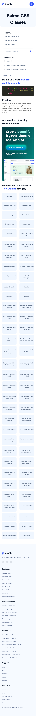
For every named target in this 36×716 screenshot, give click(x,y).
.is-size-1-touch (27, 526)
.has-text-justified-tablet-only (9, 397)
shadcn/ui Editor (7, 593)
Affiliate (4, 680)
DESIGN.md (5, 674)
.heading (26, 287)
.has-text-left (26, 205)
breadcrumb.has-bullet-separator (15, 69)
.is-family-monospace (26, 277)
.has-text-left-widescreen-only (26, 451)
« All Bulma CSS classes (9, 75)
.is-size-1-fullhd (9, 517)
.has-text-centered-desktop (9, 306)
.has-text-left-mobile (27, 430)
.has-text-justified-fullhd (26, 364)
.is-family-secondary (27, 266)
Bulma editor (10, 44)
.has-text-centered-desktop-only (26, 306)
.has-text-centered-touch (9, 340)
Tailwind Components (8, 606)
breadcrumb (8, 61)
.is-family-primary (9, 266)
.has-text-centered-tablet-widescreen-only (9, 352)
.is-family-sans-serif (9, 276)
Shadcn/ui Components (9, 615)
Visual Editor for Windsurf (9, 648)
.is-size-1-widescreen (9, 535)
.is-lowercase (9, 224)
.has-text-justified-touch (26, 397)
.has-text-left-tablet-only (9, 440)
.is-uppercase (26, 224)
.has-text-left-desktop (9, 419)
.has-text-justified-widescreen (9, 408)
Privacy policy (6, 699)
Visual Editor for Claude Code (11, 635)
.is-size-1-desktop (27, 506)
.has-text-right (9, 215)
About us (5, 690)
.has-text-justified (9, 205)
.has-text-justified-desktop (26, 351)
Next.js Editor (6, 586)
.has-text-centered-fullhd (9, 317)
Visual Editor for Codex (9, 638)
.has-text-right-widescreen (26, 495)
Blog (3, 693)
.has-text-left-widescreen (9, 451)
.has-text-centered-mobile (26, 317)
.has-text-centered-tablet (9, 328)
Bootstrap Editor (7, 576)
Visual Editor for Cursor (9, 641)
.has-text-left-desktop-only (27, 419)
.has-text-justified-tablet (26, 386)
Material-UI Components (9, 612)
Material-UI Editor (7, 583)
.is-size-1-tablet (9, 526)
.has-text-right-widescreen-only (9, 507)
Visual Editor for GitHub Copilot (11, 644)
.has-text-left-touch (27, 439)
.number (26, 296)
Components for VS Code (10, 658)
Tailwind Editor (6, 573)
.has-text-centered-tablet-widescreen (26, 340)
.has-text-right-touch (9, 495)
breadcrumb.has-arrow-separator (15, 65)
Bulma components (12, 36)
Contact (4, 677)
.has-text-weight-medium (27, 245)
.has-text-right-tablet (9, 484)
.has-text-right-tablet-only (26, 484)
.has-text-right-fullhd (9, 473)
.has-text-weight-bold (27, 256)
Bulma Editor (6, 580)
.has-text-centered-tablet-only (26, 328)
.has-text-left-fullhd (9, 430)
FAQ (3, 670)
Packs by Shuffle (7, 622)
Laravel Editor (6, 590)
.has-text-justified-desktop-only (9, 364)
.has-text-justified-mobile (9, 375)
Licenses (4, 703)
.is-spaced (26, 535)
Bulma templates (11, 40)
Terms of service (7, 696)
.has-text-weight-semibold (9, 256)
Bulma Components (8, 619)
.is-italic (9, 233)
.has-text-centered (26, 196)
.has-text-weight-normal (9, 245)
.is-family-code (9, 287)
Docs (3, 667)
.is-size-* (9, 196)
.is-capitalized (26, 215)
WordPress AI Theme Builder (11, 654)
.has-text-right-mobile (26, 473)
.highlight (9, 296)
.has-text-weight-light (27, 234)
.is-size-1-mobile (26, 517)
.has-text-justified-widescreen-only (26, 408)
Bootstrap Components (9, 609)
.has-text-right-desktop (9, 462)
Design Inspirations (7, 625)
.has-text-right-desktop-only (26, 462)
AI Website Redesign (8, 596)
